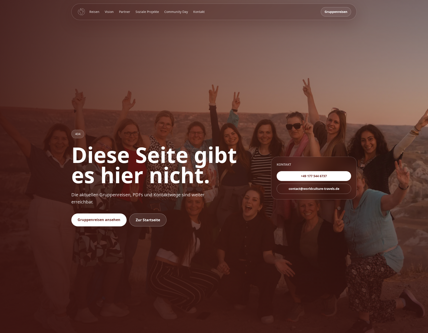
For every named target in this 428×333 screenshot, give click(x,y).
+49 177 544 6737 (314, 176)
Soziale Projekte (147, 12)
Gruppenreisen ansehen (99, 219)
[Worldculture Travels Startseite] (81, 11)
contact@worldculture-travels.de (314, 189)
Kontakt (199, 12)
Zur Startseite (148, 219)
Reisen (94, 12)
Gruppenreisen (336, 12)
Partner (124, 12)
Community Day (176, 12)
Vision (109, 12)
